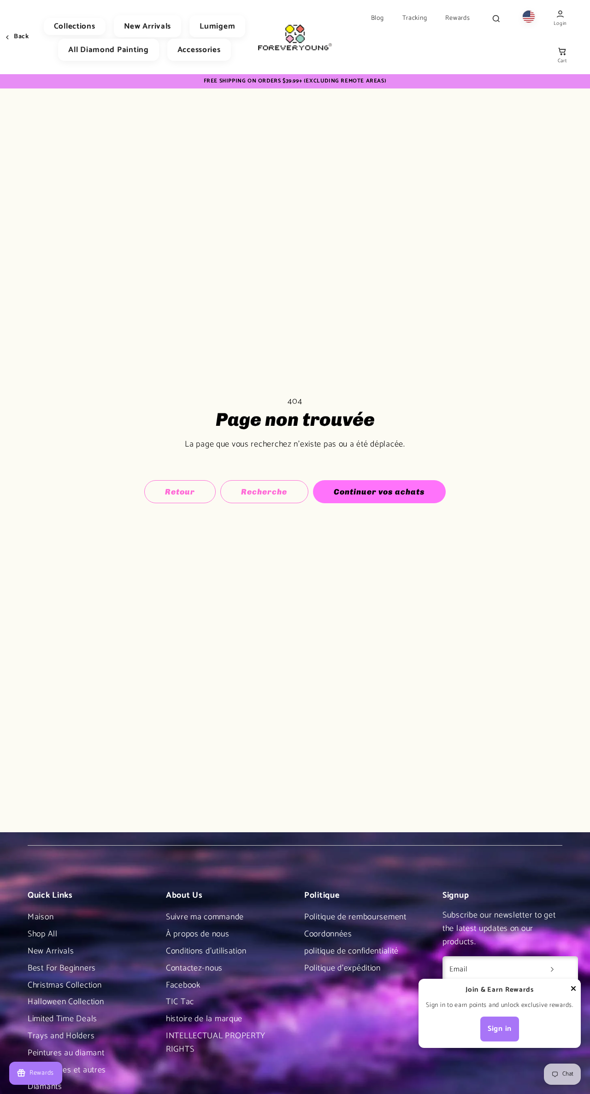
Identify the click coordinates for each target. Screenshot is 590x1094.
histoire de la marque (204, 1019)
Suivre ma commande (205, 917)
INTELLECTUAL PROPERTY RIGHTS (216, 1042)
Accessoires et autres (67, 1070)
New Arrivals (147, 26)
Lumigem (217, 26)
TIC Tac (180, 1002)
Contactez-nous (194, 968)
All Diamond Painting (108, 49)
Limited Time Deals (62, 1019)
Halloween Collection (66, 1002)
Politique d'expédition (342, 968)
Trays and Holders (61, 1036)
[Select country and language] (528, 18)
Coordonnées (328, 934)
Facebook (183, 985)
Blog (377, 18)
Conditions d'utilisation (206, 951)
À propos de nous (198, 934)
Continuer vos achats (379, 491)
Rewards (457, 18)
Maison (40, 917)
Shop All (43, 934)
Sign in (500, 1029)
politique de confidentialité (351, 951)
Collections (74, 26)
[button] (562, 56)
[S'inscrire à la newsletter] (552, 969)
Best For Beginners (62, 968)
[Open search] (496, 18)
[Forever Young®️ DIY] (295, 37)
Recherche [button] (264, 491)
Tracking (414, 18)
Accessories (199, 49)
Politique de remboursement (355, 917)
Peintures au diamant (66, 1053)
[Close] (573, 991)
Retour (180, 491)
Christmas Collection (64, 985)
